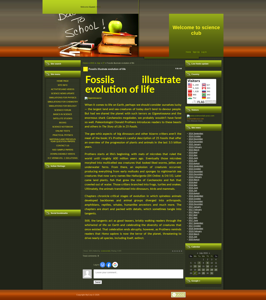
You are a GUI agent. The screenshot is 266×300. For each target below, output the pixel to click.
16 (207, 266)
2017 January (195, 207)
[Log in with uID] (102, 264)
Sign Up (196, 52)
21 (199, 270)
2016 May (193, 185)
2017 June (193, 220)
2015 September (196, 166)
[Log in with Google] (115, 265)
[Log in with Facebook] (108, 264)
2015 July (193, 161)
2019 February (195, 231)
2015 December (196, 174)
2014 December (196, 141)
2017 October (195, 226)
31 (212, 273)
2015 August (194, 163)
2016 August (194, 193)
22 (203, 270)
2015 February (195, 147)
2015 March (194, 150)
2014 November (196, 139)
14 (199, 266)
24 (212, 270)
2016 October (195, 199)
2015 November (196, 171)
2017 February (195, 209)
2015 (92, 63)
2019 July (193, 237)
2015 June (193, 158)
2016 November (196, 201)
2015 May (193, 155)
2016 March (194, 180)
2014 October (195, 136)
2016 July (193, 190)
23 (207, 270)
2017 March (194, 212)
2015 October (195, 169)
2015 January (195, 144)
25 (216, 270)
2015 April (193, 152)
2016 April (193, 182)
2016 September (196, 196)
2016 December (196, 204)
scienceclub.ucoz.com (195, 119)
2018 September (196, 228)
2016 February (195, 177)
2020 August (194, 239)
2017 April (193, 215)
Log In (204, 52)
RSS (99, 7)
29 (203, 273)
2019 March (194, 234)
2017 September (196, 223)
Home (188, 52)
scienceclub (105, 251)
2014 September (196, 133)
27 (103, 63)
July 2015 (203, 253)
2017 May (193, 218)
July (98, 63)
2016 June (193, 188)
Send (97, 282)
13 (195, 266)
